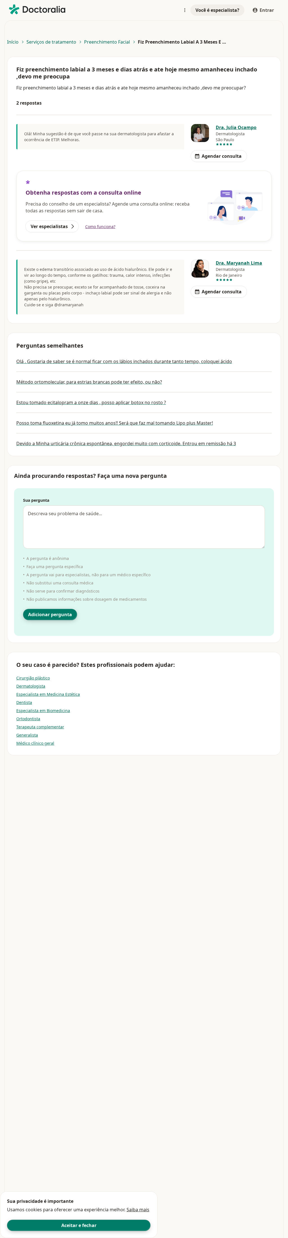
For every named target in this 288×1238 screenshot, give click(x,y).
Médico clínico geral (35, 743)
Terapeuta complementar (40, 727)
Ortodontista (28, 718)
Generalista (27, 735)
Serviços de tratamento (51, 42)
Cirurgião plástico (33, 678)
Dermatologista (30, 686)
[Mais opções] (184, 10)
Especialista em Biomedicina (43, 710)
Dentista (24, 702)
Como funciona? (100, 226)
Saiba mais (138, 1210)
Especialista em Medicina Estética (48, 694)
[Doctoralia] (37, 9)
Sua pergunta (36, 500)
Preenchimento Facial (107, 42)
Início (13, 42)
